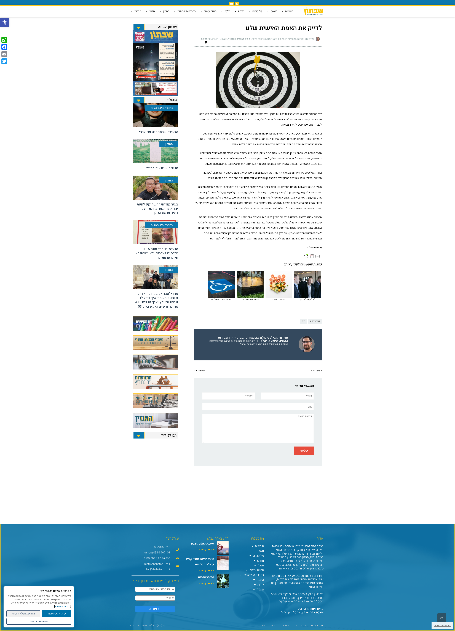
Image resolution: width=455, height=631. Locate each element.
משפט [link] (274, 11)
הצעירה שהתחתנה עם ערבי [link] (158, 132)
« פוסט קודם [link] (316, 370)
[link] (4, 22)
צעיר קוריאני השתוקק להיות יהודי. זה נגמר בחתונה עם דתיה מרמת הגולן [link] (157, 208)
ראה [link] (303, 321)
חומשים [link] (289, 11)
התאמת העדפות (39, 621)
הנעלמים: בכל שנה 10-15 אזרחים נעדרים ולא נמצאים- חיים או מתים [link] (157, 253)
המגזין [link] (166, 11)
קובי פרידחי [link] (315, 321)
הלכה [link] (227, 11)
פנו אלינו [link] (286, 625)
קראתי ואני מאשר (56, 613)
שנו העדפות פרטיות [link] (442, 625)
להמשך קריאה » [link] (206, 549)
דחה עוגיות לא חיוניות (23, 613)
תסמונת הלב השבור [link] (202, 543)
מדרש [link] (241, 11)
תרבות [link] (137, 11)
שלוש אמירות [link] (206, 577)
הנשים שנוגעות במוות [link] (162, 168)
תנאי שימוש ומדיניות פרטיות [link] (310, 625)
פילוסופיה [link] (257, 11)
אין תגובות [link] (205, 39)
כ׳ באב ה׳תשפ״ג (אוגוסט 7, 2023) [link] (235, 39)
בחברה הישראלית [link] (186, 11)
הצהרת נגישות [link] (267, 625)
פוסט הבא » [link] (199, 370)
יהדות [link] (152, 11)
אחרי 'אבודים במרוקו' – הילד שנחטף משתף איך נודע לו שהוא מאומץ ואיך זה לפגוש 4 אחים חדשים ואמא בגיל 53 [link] (156, 300)
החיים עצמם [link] (210, 11)
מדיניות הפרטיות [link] (62, 606)
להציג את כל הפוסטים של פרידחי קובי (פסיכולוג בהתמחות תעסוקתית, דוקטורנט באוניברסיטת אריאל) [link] (248, 342)
